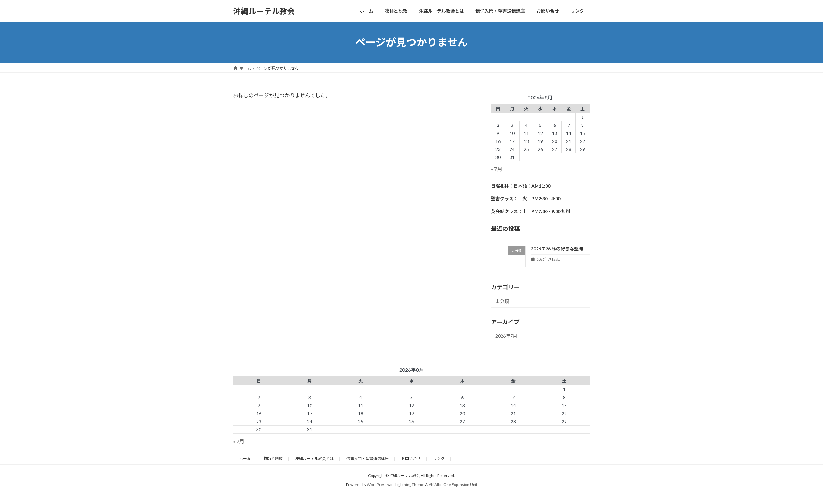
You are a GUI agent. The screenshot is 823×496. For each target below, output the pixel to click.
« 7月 (496, 169)
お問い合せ (411, 458)
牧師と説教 (273, 458)
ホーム (245, 458)
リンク (439, 458)
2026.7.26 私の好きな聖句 (557, 248)
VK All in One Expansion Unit (453, 484)
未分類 (502, 301)
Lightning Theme (409, 484)
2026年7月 (506, 336)
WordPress (377, 484)
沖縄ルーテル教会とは (314, 458)
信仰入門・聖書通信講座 (367, 458)
